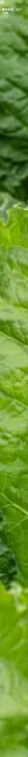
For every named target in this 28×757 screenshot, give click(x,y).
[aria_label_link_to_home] (2, 2)
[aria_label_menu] (26, 2)
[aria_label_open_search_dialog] (22, 2)
